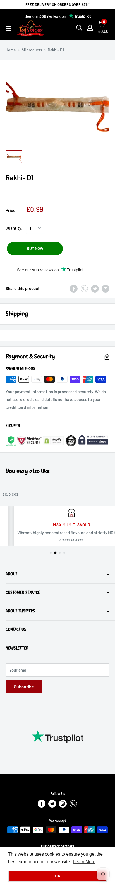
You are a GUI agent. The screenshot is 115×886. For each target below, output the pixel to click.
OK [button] (58, 876)
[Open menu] (8, 28)
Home (11, 50)
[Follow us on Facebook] (41, 804)
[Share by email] (105, 288)
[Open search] (79, 28)
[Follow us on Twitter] (52, 804)
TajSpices (9, 493)
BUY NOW (35, 248)
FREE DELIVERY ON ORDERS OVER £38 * (57, 4)
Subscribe (24, 686)
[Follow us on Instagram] (63, 804)
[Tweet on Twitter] (95, 288)
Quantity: (14, 228)
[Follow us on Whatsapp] (73, 804)
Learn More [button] (84, 861)
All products (31, 50)
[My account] (90, 28)
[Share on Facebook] (74, 288)
